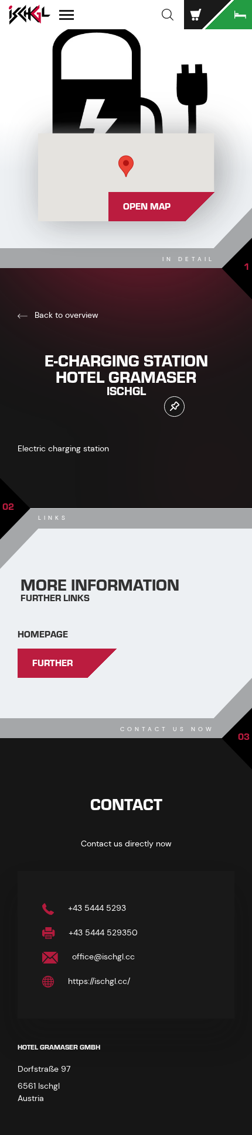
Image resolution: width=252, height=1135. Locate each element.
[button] (167, 14)
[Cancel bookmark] (174, 406)
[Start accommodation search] (228, 14)
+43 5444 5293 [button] (96, 908)
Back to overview (65, 315)
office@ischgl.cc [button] (102, 956)
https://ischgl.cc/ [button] (98, 981)
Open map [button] (147, 206)
